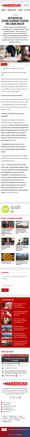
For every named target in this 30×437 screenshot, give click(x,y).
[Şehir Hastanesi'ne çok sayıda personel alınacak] (22, 257)
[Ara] (25, 5)
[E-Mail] (12, 211)
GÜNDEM (15, 15)
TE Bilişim (19, 434)
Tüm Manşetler (7, 408)
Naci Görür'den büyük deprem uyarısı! (5, 248)
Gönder (5, 290)
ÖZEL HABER (13, 418)
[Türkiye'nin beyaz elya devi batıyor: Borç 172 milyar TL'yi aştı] (22, 224)
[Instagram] (16, 397)
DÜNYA (10, 420)
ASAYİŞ (20, 10)
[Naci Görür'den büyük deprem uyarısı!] (7, 241)
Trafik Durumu (7, 404)
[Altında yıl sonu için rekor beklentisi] (7, 257)
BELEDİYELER (12, 10)
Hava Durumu (7, 402)
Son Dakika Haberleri (9, 409)
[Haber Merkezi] (5, 209)
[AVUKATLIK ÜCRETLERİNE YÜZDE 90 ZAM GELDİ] (15, 53)
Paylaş (5, 64)
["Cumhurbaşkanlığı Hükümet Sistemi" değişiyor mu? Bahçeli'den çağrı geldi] (7, 224)
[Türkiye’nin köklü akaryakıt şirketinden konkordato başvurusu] (22, 241)
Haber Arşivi (6, 411)
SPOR (4, 420)
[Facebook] (10, 397)
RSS (5, 429)
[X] (13, 397)
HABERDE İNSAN (7, 421)
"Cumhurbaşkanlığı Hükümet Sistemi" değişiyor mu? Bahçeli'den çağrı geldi (7, 232)
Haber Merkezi (9, 68)
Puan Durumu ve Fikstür (9, 406)
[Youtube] (19, 397)
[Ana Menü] (27, 5)
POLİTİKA (5, 418)
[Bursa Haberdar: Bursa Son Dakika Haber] (11, 5)
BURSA (3, 10)
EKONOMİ (22, 418)
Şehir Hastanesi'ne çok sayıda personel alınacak (22, 263)
